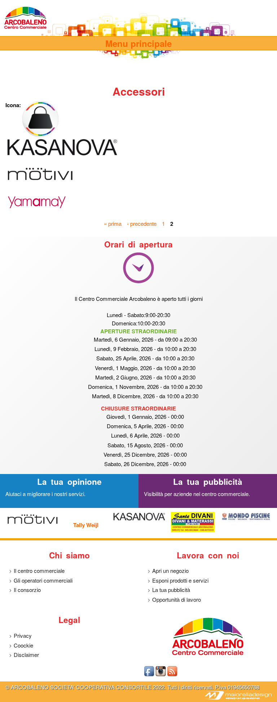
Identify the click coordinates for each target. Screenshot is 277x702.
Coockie (23, 645)
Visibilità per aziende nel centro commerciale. (197, 493)
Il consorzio (27, 589)
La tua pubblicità (171, 589)
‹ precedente (142, 223)
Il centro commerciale (39, 570)
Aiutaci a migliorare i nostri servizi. (45, 493)
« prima (113, 223)
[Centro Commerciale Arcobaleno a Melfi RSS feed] (173, 675)
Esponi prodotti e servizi (180, 580)
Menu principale (138, 43)
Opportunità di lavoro (176, 599)
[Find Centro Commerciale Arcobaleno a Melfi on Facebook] (149, 675)
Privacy (23, 635)
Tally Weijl (85, 525)
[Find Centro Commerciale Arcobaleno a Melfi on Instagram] (161, 675)
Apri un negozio (170, 570)
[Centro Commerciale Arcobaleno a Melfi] (26, 28)
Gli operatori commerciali (43, 580)
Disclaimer (26, 654)
